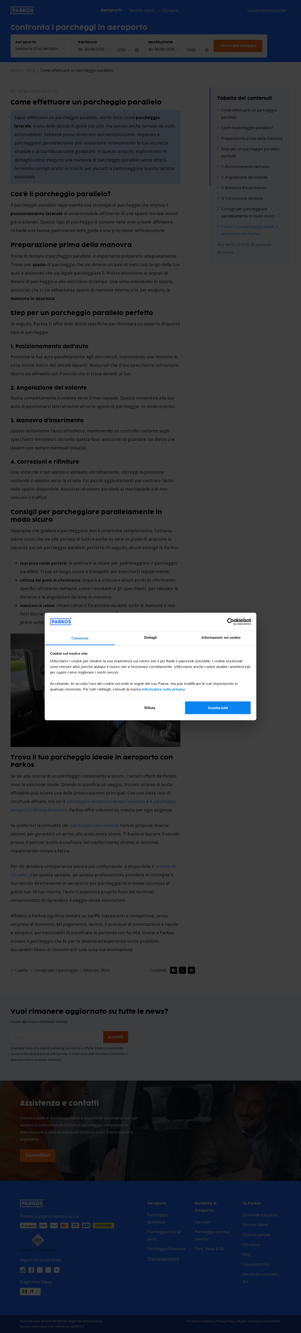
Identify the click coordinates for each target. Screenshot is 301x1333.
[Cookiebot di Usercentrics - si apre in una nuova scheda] (230, 621)
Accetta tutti (218, 708)
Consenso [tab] (79, 638)
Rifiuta (149, 708)
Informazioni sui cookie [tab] (221, 637)
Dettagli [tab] (150, 637)
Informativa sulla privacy (163, 689)
